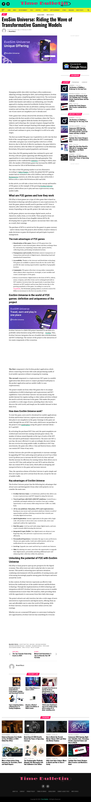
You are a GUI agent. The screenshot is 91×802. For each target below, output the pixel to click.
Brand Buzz (12, 31)
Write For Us (50, 15)
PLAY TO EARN (35, 647)
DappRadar (16, 289)
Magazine (71, 10)
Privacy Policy (31, 791)
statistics (34, 160)
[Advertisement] (33, 78)
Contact (22, 791)
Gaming (28, 646)
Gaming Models (37, 646)
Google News (40, 15)
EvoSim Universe (46, 186)
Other (64, 10)
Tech (31, 10)
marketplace (25, 425)
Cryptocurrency (54, 10)
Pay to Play (26, 647)
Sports (45, 10)
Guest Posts (79, 10)
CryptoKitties (24, 644)
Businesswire (13, 177)
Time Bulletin (44, 799)
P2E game (46, 646)
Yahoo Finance (23, 172)
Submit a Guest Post (63, 791)
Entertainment (23, 10)
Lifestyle (38, 10)
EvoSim (48, 333)
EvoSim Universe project (17, 646)
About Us (15, 791)
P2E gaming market (15, 647)
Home (9, 10)
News (14, 10)
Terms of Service (41, 791)
